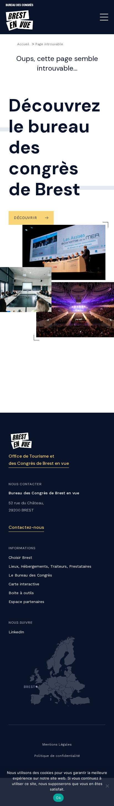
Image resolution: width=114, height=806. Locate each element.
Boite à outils (21, 593)
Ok (58, 798)
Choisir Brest (20, 557)
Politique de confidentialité (57, 756)
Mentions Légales (57, 744)
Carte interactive (24, 584)
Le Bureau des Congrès (30, 575)
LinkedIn (16, 632)
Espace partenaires (26, 601)
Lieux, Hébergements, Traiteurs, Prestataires (50, 566)
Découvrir (25, 218)
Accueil (23, 44)
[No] (107, 786)
